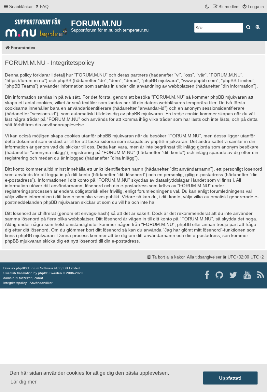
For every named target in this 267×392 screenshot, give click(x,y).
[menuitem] (41, 6)
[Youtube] (247, 275)
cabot (39, 278)
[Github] (219, 275)
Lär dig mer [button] (23, 382)
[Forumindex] (36, 26)
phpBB (21, 268)
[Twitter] (234, 275)
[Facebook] (207, 275)
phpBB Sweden (50, 273)
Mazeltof (25, 278)
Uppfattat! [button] (230, 378)
